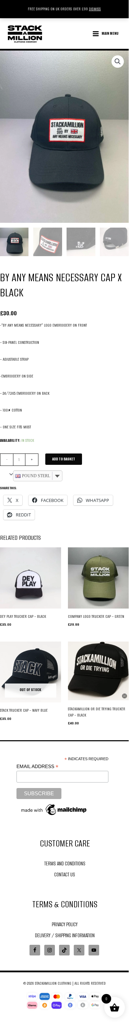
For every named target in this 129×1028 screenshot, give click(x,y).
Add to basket (63, 459)
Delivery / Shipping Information (65, 935)
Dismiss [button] (95, 9)
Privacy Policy (65, 924)
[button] (118, 61)
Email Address (37, 766)
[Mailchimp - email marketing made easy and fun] (54, 809)
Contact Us (64, 874)
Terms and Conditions (64, 863)
